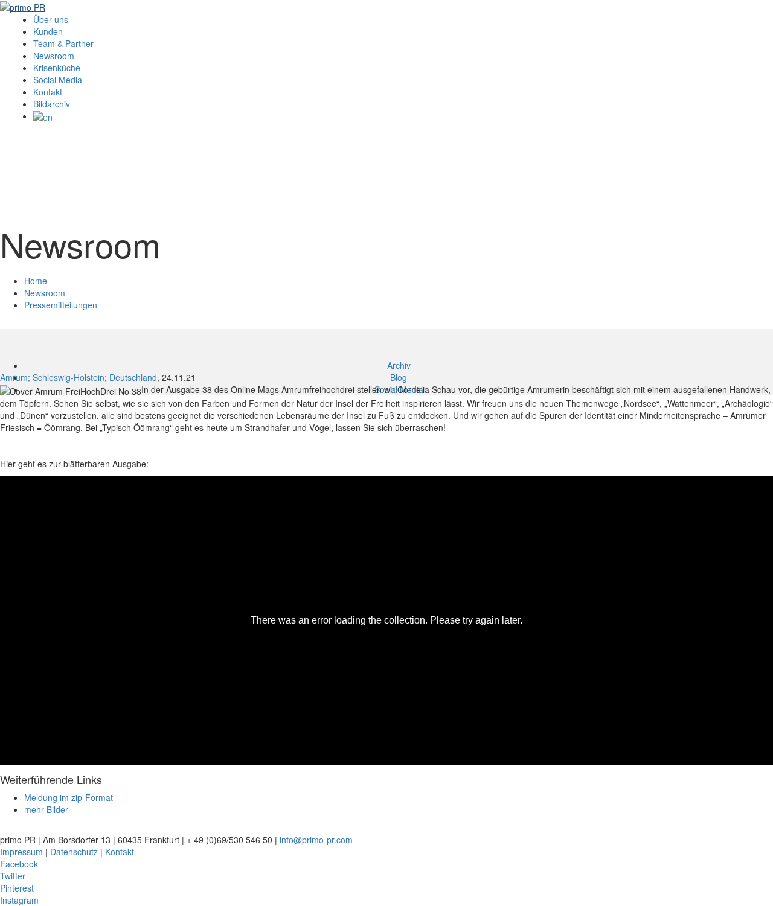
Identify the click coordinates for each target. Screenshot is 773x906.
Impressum (21, 852)
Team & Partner (63, 43)
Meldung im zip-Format (68, 797)
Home (35, 281)
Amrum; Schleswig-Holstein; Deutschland (78, 377)
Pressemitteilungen (60, 305)
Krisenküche (56, 68)
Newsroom (53, 55)
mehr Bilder (46, 809)
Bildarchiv (51, 104)
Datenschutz (74, 852)
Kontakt (47, 92)
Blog (398, 377)
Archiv (399, 365)
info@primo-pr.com (316, 840)
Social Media (57, 80)
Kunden (48, 31)
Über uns (50, 19)
